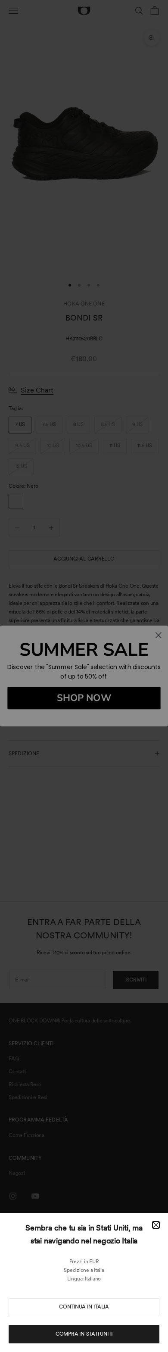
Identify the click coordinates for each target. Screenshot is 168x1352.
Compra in (84, 1334)
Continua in (84, 1307)
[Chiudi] (155, 1224)
